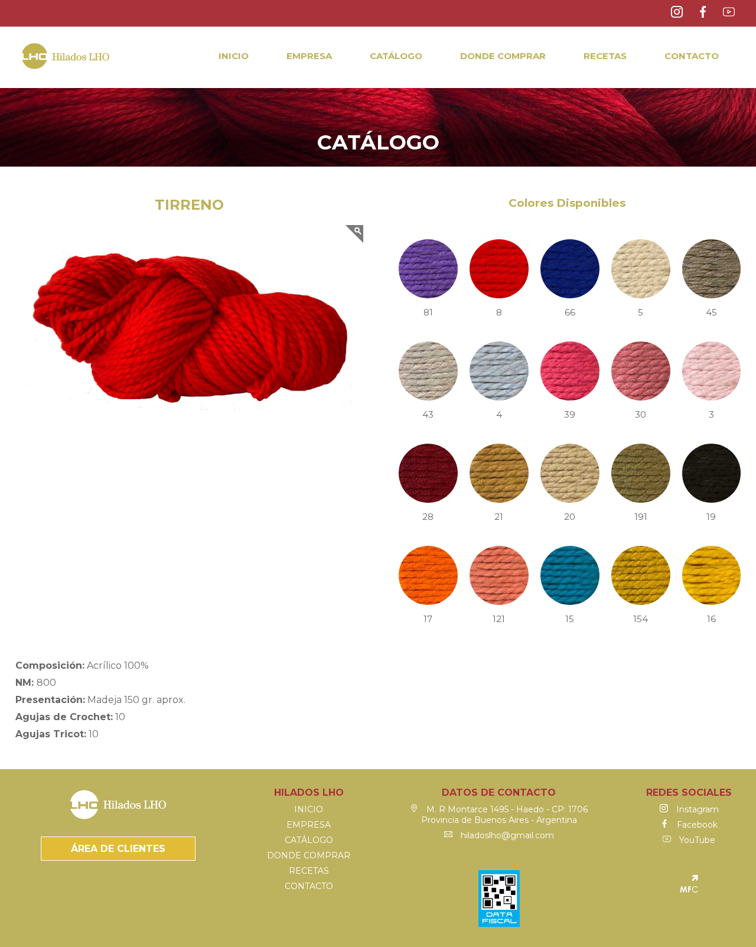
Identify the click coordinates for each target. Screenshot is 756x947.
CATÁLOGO (396, 55)
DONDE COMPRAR (503, 55)
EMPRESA (309, 55)
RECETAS (605, 55)
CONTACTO (691, 55)
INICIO (234, 55)
